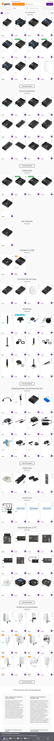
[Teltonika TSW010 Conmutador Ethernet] (33, 122)
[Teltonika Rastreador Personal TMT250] (20, 581)
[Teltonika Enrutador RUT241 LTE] (46, 21)
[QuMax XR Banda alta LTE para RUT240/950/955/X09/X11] (46, 638)
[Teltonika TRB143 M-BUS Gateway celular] (46, 180)
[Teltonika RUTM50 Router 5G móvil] (20, 64)
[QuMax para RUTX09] (20, 638)
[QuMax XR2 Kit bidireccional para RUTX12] (33, 660)
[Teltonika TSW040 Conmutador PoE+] (46, 100)
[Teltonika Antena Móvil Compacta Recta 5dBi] (7, 362)
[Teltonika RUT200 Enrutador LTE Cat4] (7, 43)
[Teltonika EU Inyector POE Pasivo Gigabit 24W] (20, 441)
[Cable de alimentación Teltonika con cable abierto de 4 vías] (20, 420)
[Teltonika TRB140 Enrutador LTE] (33, 21)
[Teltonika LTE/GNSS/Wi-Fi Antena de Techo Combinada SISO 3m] (46, 340)
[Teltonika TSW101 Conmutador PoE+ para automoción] (33, 144)
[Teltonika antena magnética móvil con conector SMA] (33, 362)
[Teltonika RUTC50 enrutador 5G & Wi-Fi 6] (20, 43)
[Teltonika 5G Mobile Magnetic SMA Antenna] (7, 340)
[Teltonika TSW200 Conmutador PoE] (20, 100)
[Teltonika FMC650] (33, 537)
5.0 (3, 25)
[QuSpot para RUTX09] (33, 638)
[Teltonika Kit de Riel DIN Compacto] (20, 477)
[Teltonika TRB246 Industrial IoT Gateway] (46, 43)
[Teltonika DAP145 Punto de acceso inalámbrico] (46, 288)
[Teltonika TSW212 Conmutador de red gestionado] (7, 122)
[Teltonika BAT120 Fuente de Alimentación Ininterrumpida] (33, 398)
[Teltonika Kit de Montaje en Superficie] (33, 477)
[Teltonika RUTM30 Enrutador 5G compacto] (33, 64)
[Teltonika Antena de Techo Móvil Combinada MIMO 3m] (20, 340)
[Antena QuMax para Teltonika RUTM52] (46, 660)
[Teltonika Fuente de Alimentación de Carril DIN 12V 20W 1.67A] (7, 441)
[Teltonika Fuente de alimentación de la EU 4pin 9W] (33, 441)
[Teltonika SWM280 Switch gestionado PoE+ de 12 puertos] (20, 144)
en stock (7, 13)
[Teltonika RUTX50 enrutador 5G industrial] (7, 21)
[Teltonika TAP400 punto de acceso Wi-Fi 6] (33, 288)
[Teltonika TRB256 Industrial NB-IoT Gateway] (33, 180)
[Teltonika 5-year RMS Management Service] (46, 507)
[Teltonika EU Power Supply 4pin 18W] (33, 420)
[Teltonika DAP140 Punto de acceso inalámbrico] (7, 288)
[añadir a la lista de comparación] (12, 17)
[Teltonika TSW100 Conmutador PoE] (7, 100)
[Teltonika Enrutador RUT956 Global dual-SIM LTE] (7, 64)
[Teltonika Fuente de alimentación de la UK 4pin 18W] (46, 441)
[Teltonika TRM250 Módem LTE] (20, 259)
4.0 (29, 25)
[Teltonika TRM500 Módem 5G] (7, 259)
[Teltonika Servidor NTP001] (7, 231)
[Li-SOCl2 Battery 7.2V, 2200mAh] (46, 398)
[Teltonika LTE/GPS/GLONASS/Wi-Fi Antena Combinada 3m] (46, 318)
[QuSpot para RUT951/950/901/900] (20, 660)
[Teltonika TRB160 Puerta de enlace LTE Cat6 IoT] (7, 202)
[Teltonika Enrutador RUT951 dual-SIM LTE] (33, 43)
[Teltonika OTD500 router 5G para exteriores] (46, 64)
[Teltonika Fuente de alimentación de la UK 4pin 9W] (7, 420)
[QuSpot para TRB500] (7, 660)
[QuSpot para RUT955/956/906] (33, 616)
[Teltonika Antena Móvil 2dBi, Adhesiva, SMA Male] (46, 362)
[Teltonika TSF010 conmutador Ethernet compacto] (7, 144)
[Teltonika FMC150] (20, 559)
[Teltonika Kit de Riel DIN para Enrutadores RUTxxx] (7, 477)
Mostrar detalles (5, 739)
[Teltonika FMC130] (46, 537)
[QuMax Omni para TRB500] (7, 638)
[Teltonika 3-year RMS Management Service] (33, 507)
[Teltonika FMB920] (46, 559)
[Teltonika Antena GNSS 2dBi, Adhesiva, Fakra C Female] (33, 318)
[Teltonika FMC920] (20, 537)
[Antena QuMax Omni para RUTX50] (20, 616)
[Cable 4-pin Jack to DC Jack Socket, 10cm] (7, 398)
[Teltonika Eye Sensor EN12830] (7, 581)
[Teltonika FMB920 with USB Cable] (7, 559)
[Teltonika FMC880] (33, 559)
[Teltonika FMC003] (7, 537)
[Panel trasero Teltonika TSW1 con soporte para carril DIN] (46, 477)
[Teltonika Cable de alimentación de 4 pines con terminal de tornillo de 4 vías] (20, 398)
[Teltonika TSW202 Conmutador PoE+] (33, 100)
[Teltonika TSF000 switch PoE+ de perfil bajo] (20, 122)
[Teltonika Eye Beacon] (33, 581)
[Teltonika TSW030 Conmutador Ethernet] (46, 122)
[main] (6, 4)
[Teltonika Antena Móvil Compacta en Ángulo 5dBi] (33, 340)
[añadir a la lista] (12, 21)
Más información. (34, 735)
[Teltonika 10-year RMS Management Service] (20, 507)
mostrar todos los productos (27, 86)
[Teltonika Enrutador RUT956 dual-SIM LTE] (20, 21)
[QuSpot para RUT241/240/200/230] (7, 616)
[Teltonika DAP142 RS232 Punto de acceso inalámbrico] (20, 288)
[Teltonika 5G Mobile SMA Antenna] (7, 318)
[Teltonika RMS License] (7, 507)
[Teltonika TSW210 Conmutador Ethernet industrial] (46, 144)
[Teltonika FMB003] (46, 581)
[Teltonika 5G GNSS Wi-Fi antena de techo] (20, 318)
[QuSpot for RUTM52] (46, 616)
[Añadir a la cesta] (12, 35)
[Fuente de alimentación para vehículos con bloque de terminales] (46, 420)
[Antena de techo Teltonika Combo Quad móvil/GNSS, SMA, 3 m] (20, 362)
